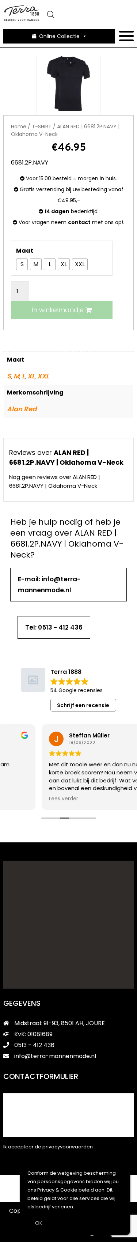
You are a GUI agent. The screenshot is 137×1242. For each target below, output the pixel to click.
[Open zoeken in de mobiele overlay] (86, 14)
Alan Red (22, 409)
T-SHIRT (42, 126)
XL (31, 376)
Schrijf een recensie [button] (83, 705)
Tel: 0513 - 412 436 (54, 627)
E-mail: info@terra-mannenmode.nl (49, 584)
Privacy (45, 1189)
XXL (43, 376)
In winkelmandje (58, 309)
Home (18, 126)
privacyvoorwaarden (67, 1146)
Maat (24, 250)
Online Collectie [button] (59, 36)
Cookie (68, 1189)
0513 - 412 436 (33, 1045)
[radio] (21, 264)
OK (38, 1223)
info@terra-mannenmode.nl (55, 1056)
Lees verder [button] (25, 799)
